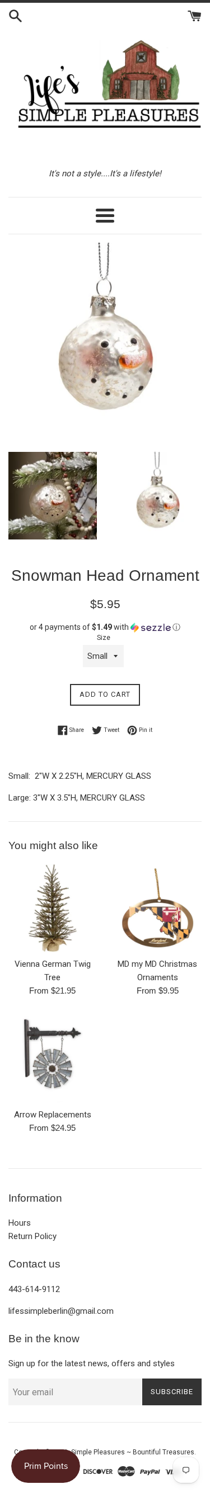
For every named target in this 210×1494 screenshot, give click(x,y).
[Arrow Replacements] (52, 1058)
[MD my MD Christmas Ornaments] (158, 908)
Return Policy (32, 1236)
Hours (19, 1223)
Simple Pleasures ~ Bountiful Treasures (132, 1452)
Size (103, 638)
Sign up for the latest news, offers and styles (91, 1363)
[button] (105, 627)
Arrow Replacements (52, 1115)
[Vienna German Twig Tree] (52, 908)
